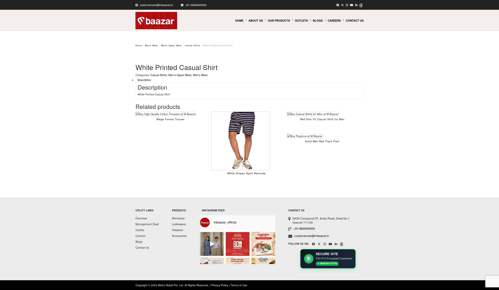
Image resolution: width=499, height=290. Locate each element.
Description (144, 80)
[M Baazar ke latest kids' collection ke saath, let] (212, 244)
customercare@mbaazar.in (156, 5)
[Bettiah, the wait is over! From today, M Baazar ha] (238, 244)
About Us (256, 20)
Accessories (179, 236)
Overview (141, 218)
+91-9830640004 (195, 5)
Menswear (178, 218)
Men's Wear (151, 45)
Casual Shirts (192, 45)
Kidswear (177, 230)
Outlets (301, 20)
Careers (334, 20)
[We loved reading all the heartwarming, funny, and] (263, 244)
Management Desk (147, 224)
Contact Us (355, 20)
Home (239, 20)
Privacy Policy (219, 285)
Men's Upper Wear (171, 45)
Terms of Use (239, 285)
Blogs (318, 20)
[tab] (249, 80)
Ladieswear (179, 224)
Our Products (279, 20)
